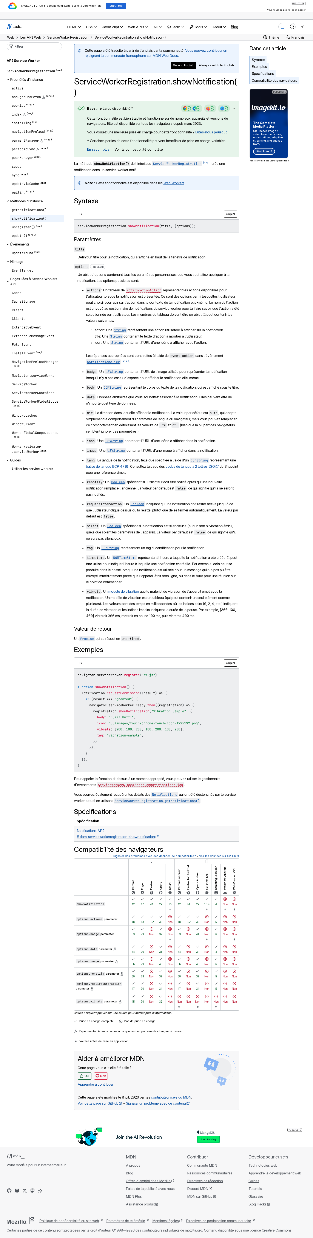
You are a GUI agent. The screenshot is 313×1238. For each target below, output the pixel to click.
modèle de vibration (123, 591)
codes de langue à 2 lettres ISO (190, 466)
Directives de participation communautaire (218, 1221)
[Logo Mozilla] (20, 1220)
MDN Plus (134, 1196)
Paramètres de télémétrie (125, 1221)
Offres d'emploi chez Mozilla (148, 1181)
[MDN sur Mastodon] (32, 1190)
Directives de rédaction (205, 1181)
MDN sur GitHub (200, 1196)
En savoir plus (98, 149)
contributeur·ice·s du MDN (171, 1097)
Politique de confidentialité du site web (69, 1221)
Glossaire (255, 1196)
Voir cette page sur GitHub (98, 1103)
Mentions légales (165, 1221)
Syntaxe (258, 60)
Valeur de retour (93, 629)
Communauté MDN (202, 1165)
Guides (253, 1181)
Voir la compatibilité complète (138, 149)
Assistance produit (140, 1204)
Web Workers (173, 183)
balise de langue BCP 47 (105, 466)
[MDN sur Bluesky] (17, 1190)
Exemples (259, 66)
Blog (234, 27)
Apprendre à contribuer (95, 1084)
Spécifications (263, 73)
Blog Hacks (257, 1204)
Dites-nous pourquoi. (212, 132)
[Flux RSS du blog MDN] (40, 1190)
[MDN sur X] (24, 1190)
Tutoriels (255, 1188)
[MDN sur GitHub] (9, 1190)
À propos (133, 1165)
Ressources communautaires (209, 1173)
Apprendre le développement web (274, 1173)
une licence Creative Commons (267, 1230)
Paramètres (87, 239)
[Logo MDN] (16, 1156)
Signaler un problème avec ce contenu (156, 1103)
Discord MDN (197, 1188)
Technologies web (262, 1165)
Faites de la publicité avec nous (150, 1188)
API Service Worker (23, 60)
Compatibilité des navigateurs (274, 80)
